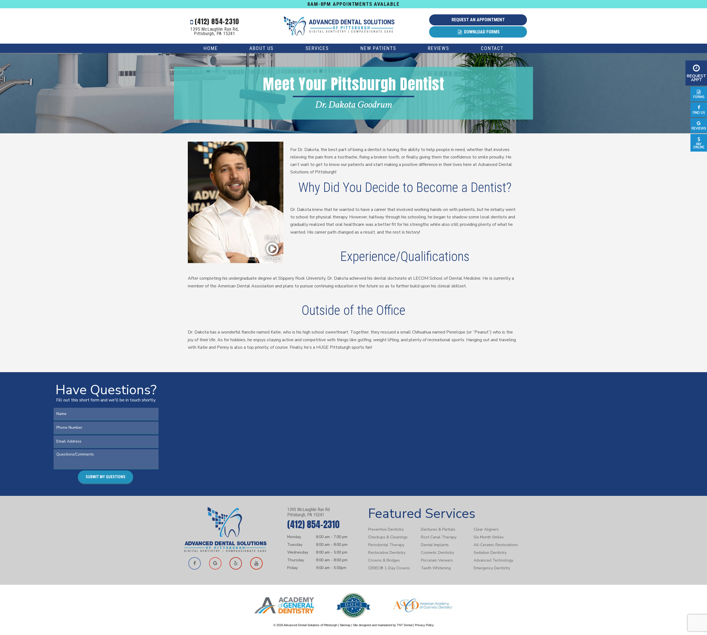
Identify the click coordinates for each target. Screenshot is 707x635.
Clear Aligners (486, 529)
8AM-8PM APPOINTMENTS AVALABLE (353, 4)
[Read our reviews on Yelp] (236, 563)
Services (317, 48)
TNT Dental (404, 625)
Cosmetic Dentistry (437, 552)
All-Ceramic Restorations (496, 544)
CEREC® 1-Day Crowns (389, 568)
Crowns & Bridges (384, 560)
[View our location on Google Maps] (215, 563)
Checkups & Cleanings (388, 537)
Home (211, 48)
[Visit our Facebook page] (195, 563)
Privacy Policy (424, 625)
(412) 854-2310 (216, 22)
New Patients (378, 48)
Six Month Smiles (489, 537)
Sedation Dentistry (490, 552)
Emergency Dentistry (492, 568)
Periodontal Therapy (386, 544)
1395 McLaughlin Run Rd (308, 512)
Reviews (438, 48)
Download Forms (481, 32)
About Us (261, 48)
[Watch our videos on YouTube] (256, 563)
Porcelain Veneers (437, 560)
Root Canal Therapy (439, 537)
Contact (492, 48)
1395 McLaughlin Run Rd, (214, 31)
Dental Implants (435, 544)
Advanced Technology (493, 560)
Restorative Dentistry (386, 552)
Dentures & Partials (438, 529)
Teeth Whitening (436, 568)
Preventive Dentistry (386, 529)
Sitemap (345, 625)
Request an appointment (478, 19)
